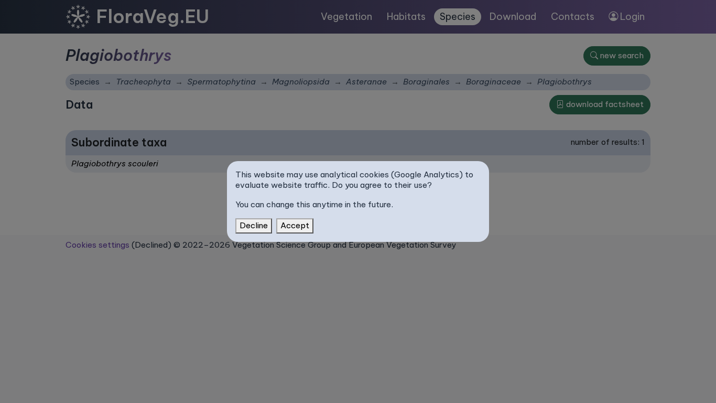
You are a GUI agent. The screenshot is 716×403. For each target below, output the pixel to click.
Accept (294, 225)
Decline (254, 225)
